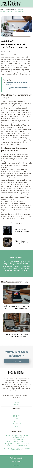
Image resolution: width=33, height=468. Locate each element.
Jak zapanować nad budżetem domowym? (22, 230)
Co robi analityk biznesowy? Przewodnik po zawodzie (16, 440)
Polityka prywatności (16, 458)
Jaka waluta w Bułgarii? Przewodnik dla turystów (16, 449)
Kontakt (16, 405)
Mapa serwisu (16, 462)
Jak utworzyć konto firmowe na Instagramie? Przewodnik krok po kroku (16, 307)
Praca (16, 421)
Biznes (16, 413)
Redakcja (16, 402)
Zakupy (16, 426)
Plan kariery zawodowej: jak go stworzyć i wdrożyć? (16, 436)
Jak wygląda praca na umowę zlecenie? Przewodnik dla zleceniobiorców (16, 335)
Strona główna (4, 9)
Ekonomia (13, 9)
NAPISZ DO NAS (16, 361)
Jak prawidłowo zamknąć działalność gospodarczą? (21, 242)
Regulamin (16, 465)
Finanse (16, 418)
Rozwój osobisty (16, 424)
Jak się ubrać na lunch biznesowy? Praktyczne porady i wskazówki (16, 444)
